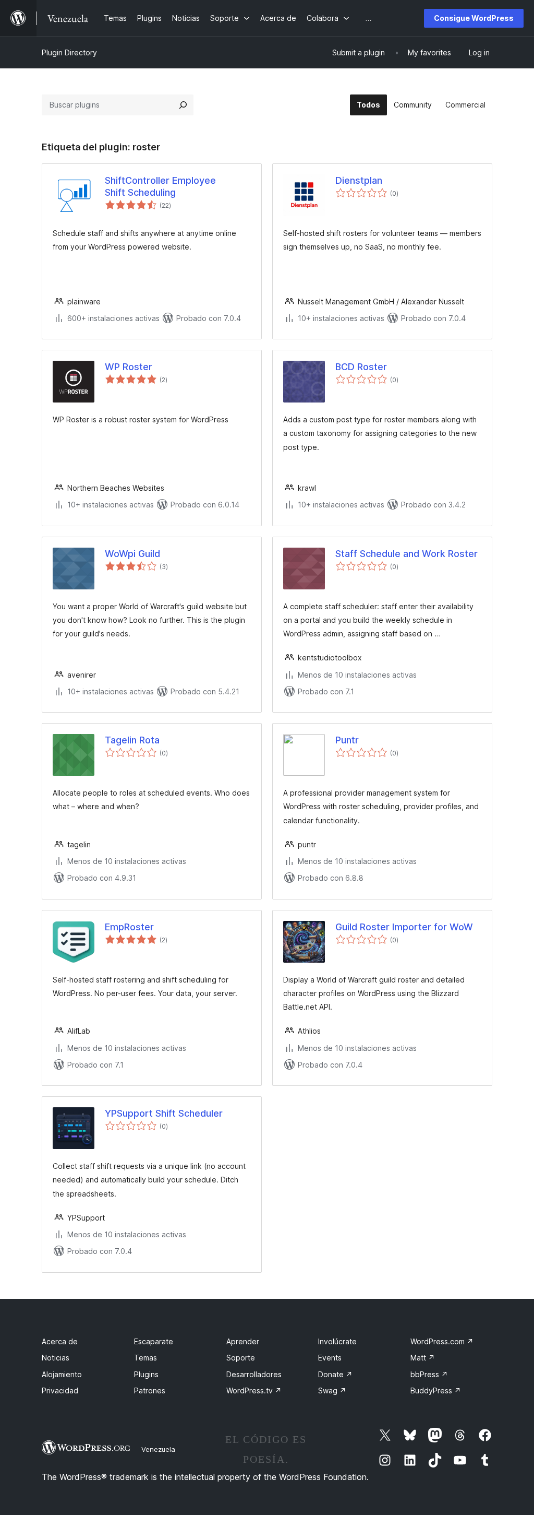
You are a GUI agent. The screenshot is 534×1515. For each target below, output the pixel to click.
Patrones (149, 1390)
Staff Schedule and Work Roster (406, 553)
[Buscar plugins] (183, 104)
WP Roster (128, 366)
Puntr (347, 740)
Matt (422, 1357)
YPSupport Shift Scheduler (164, 1113)
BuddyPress (435, 1390)
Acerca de (60, 1341)
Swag (332, 1390)
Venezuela (158, 1449)
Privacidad (60, 1390)
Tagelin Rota (132, 740)
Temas (145, 1357)
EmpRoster (129, 926)
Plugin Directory (69, 52)
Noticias (55, 1357)
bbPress (429, 1374)
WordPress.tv (254, 1390)
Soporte (240, 1357)
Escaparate (153, 1341)
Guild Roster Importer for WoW (404, 926)
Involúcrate (337, 1341)
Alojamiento (62, 1374)
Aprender (242, 1341)
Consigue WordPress (474, 18)
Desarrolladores (254, 1374)
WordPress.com (442, 1341)
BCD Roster (361, 366)
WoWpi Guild (132, 553)
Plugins (146, 1374)
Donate (335, 1374)
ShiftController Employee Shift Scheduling (160, 186)
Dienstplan (358, 180)
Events (330, 1357)
